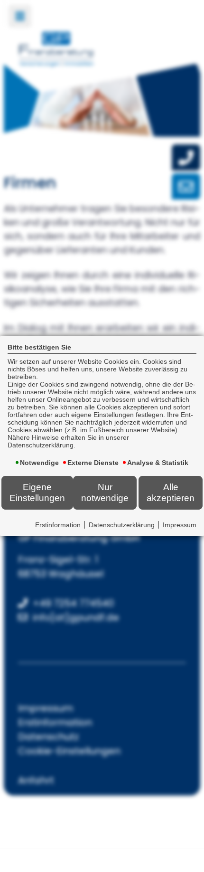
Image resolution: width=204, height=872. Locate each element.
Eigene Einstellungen (37, 492)
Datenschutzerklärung (122, 525)
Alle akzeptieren (171, 492)
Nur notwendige (105, 492)
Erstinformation (58, 525)
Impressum (179, 525)
